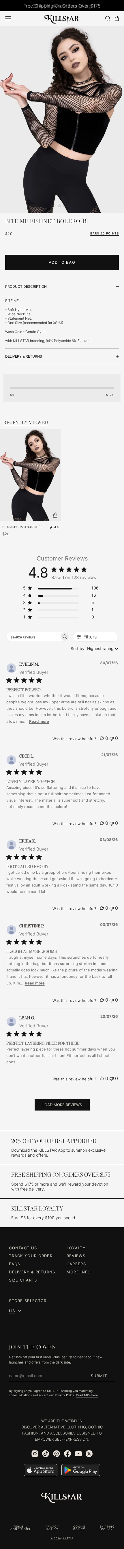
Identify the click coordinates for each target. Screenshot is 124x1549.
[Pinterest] (56, 1453)
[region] (61, 589)
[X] (89, 1453)
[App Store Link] (40, 1470)
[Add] (55, 515)
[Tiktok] (45, 1453)
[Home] (62, 18)
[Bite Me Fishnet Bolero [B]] (62, 119)
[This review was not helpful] (112, 738)
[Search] (107, 18)
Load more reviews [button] (62, 1104)
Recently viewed (25, 422)
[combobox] (93, 648)
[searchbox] (33, 636)
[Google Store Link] (80, 1470)
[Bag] (117, 18)
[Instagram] (34, 1453)
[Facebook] (67, 1453)
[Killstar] (62, 1498)
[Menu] (8, 18)
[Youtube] (78, 1453)
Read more (39, 721)
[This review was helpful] (102, 738)
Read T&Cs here (87, 1395)
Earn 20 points (104, 233)
